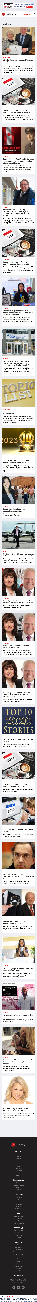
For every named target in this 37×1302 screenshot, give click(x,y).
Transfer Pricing (18, 1208)
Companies (18, 1218)
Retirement (18, 1173)
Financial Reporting (18, 1185)
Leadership (18, 1187)
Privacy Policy (18, 1266)
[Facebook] (23, 1287)
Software (18, 1237)
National (18, 1156)
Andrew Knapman (18, 1252)
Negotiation (18, 1233)
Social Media (18, 1235)
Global (18, 1154)
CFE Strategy (19, 1249)
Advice (18, 1166)
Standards (18, 1204)
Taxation (18, 1206)
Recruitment (18, 1170)
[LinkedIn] (18, 1287)
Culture (18, 1182)
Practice (18, 1201)
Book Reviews (18, 1216)
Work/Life (18, 1175)
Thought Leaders (18, 1223)
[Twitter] (13, 1287)
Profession (6, 57)
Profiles (5, 156)
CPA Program (19, 1245)
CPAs (18, 1220)
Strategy (18, 1189)
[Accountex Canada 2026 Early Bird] (18, 5)
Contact (18, 1264)
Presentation (18, 1168)
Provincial (18, 1158)
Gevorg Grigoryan (18, 1254)
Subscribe (27, 14)
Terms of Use (18, 1271)
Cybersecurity (18, 1230)
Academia (19, 1197)
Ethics (18, 1199)
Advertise (18, 1261)
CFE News (18, 1247)
